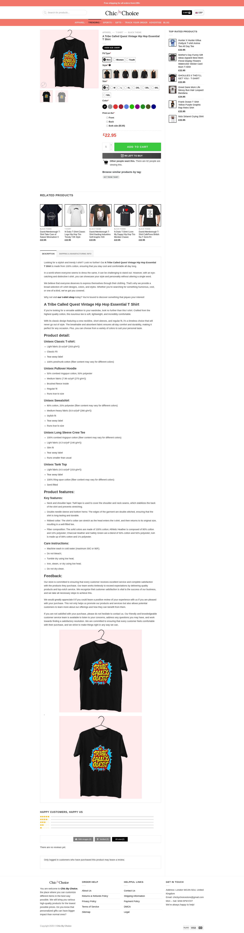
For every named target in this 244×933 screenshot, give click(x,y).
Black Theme (134, 32)
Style (106, 65)
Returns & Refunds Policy (95, 896)
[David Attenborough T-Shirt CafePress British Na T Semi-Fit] (150, 215)
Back (111, 122)
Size (104, 81)
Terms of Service (90, 906)
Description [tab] (48, 254)
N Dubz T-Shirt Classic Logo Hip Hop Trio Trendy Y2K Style (75, 234)
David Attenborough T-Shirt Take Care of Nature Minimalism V (50, 234)
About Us (86, 890)
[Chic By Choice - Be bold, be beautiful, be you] (122, 12)
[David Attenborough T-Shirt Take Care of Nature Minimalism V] (51, 215)
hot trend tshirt (111, 177)
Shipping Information (134, 896)
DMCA (127, 906)
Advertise (155, 22)
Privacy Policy (89, 901)
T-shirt (119, 32)
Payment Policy (132, 901)
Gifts (118, 22)
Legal (126, 912)
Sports (107, 22)
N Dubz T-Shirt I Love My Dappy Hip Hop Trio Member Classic (124, 234)
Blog (166, 22)
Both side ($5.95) (117, 126)
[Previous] (44, 59)
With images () (84, 839)
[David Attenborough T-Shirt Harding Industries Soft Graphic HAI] (100, 215)
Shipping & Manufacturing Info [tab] (75, 254)
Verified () (104, 839)
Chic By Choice (69, 888)
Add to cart (137, 146)
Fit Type (106, 53)
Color (105, 100)
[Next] (94, 59)
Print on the (108, 113)
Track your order (136, 22)
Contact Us (129, 890)
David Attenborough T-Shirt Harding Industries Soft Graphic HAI (100, 234)
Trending (94, 22)
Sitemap (86, 912)
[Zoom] (44, 85)
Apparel (80, 22)
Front (111, 117)
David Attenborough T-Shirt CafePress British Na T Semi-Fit (149, 234)
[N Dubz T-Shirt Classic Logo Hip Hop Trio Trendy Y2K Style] (76, 215)
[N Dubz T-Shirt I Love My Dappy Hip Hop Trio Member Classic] (125, 215)
